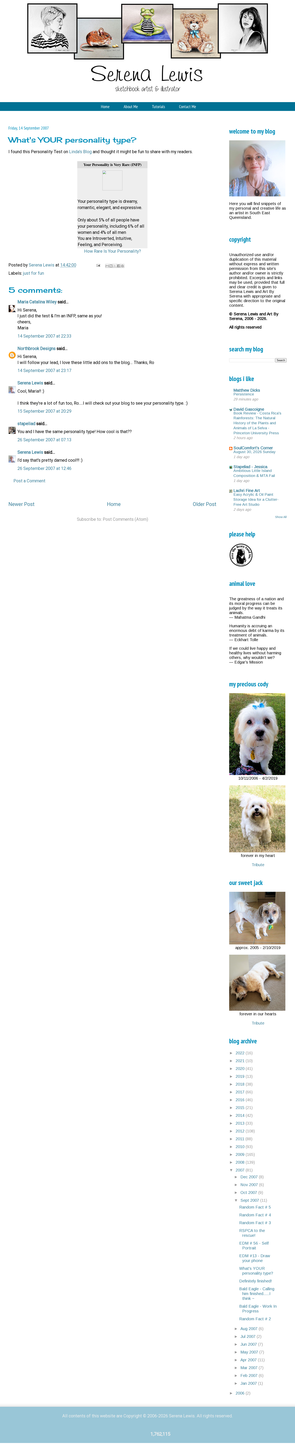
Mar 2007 (249, 1368)
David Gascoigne (248, 409)
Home (105, 106)
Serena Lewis (30, 382)
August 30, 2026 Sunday (254, 452)
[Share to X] (115, 266)
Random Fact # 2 (255, 1319)
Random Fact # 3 (255, 1223)
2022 (241, 1053)
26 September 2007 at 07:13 (44, 439)
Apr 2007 (249, 1360)
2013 (241, 1123)
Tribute (258, 865)
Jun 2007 (249, 1344)
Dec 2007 (249, 1177)
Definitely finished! (255, 1281)
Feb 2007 (249, 1375)
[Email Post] (97, 264)
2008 (241, 1162)
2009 (241, 1154)
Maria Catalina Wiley (37, 301)
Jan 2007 (249, 1383)
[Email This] (107, 266)
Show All (281, 517)
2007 (241, 1170)
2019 (241, 1076)
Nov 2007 (249, 1185)
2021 (241, 1061)
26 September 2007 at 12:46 (44, 468)
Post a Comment (29, 480)
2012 (241, 1131)
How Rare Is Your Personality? (112, 251)
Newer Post (21, 504)
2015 (241, 1107)
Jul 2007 (248, 1336)
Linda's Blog (80, 151)
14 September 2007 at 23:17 (44, 370)
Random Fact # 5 (255, 1207)
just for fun (33, 273)
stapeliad (26, 423)
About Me (131, 106)
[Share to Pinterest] (122, 266)
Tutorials (158, 106)
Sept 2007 (250, 1200)
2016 (241, 1100)
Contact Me (187, 106)
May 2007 (249, 1352)
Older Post (204, 504)
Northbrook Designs (36, 348)
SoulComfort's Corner (253, 448)
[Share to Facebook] (119, 266)
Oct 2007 (249, 1192)
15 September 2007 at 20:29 (44, 411)
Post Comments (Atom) (125, 519)
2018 (241, 1084)
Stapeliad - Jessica (250, 467)
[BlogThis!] (111, 266)
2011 (240, 1139)
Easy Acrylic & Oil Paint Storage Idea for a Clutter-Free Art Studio (256, 499)
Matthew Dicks (246, 390)
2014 (241, 1115)
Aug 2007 (249, 1328)
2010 (241, 1146)
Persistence (243, 394)
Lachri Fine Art (246, 490)
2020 (241, 1068)
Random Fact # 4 (255, 1215)
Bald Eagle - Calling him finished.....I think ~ (256, 1294)
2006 (241, 1393)
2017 (241, 1092)
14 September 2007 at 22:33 (44, 336)
